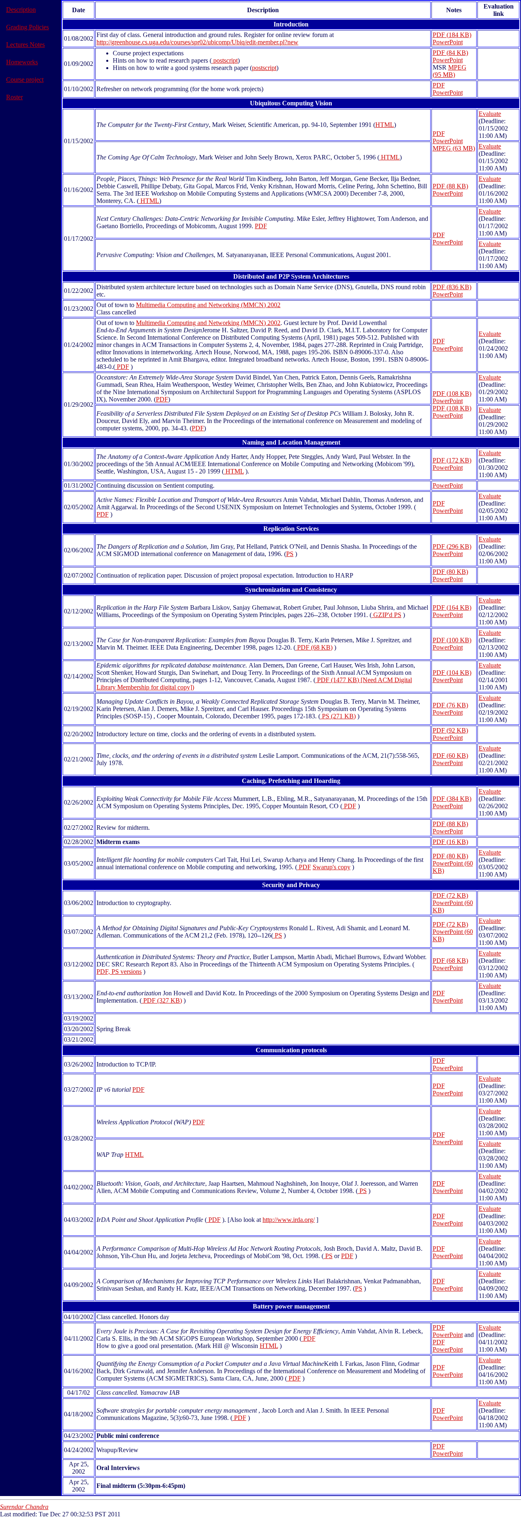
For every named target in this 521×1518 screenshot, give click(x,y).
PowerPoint (448, 42)
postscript (225, 60)
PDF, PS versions (119, 971)
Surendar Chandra (24, 1506)
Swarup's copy (331, 867)
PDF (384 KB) (452, 798)
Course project (25, 79)
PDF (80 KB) (450, 571)
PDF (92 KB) (450, 730)
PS (289, 553)
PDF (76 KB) (450, 705)
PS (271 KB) (338, 716)
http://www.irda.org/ (289, 1219)
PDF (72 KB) (450, 895)
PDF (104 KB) (452, 672)
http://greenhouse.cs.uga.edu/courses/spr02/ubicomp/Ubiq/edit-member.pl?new (197, 42)
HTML (384, 124)
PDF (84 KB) (450, 52)
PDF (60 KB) (450, 755)
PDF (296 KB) (452, 546)
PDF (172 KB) (452, 460)
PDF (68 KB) (314, 647)
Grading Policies (27, 27)
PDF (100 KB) (452, 640)
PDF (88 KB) (450, 186)
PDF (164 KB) (452, 607)
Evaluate (490, 113)
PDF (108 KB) (452, 393)
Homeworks (22, 62)
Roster (14, 97)
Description (21, 9)
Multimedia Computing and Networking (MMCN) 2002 (208, 304)
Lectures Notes (25, 44)
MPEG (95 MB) (449, 71)
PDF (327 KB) (162, 1000)
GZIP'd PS (386, 614)
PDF (439, 85)
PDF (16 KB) (450, 841)
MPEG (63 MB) (454, 148)
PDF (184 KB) (452, 34)
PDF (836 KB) (452, 287)
